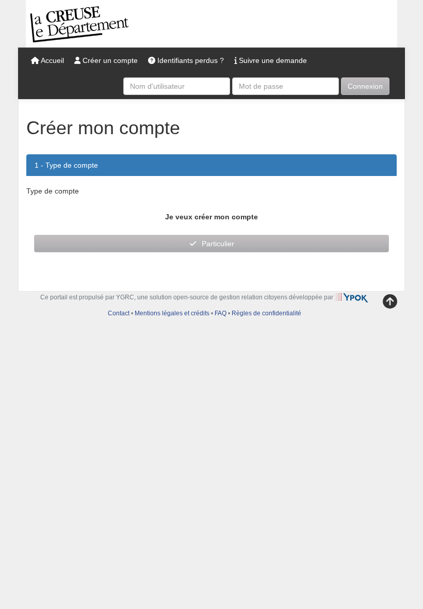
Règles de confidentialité (266, 313)
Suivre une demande (272, 60)
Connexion (365, 86)
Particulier (218, 243)
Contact (118, 313)
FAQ (220, 313)
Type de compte (71, 165)
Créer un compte (109, 60)
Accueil (51, 60)
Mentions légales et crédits (172, 313)
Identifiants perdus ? (189, 60)
